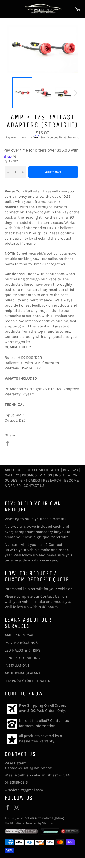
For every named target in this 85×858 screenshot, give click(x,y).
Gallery (12, 475)
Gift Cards (30, 480)
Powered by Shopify (39, 823)
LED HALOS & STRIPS (23, 650)
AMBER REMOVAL (19, 635)
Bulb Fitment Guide (42, 470)
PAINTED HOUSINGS (21, 642)
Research (52, 480)
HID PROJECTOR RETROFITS (27, 680)
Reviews (70, 470)
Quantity (11, 161)
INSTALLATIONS (17, 665)
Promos (29, 475)
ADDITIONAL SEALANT (22, 673)
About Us (13, 470)
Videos (46, 475)
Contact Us (34, 485)
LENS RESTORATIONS (22, 658)
